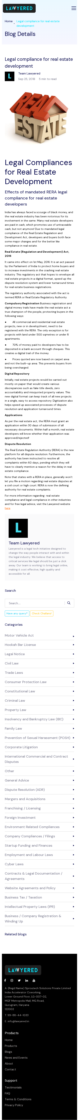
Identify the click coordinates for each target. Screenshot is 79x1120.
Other (9, 771)
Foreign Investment (20, 817)
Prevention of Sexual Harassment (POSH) (37, 738)
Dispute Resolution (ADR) (25, 789)
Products (11, 1046)
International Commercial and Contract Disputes (36, 759)
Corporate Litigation (21, 747)
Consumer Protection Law (26, 682)
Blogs (8, 1052)
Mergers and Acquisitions (25, 799)
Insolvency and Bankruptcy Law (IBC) (34, 719)
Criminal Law (15, 700)
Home (9, 21)
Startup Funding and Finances (28, 845)
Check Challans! (42, 613)
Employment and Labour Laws (29, 855)
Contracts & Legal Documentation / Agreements (33, 876)
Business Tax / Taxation (23, 897)
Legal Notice (15, 654)
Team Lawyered (24, 543)
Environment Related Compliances (32, 827)
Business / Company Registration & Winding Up (33, 919)
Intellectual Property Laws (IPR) (30, 906)
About (9, 1063)
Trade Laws (14, 672)
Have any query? (17, 613)
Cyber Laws (14, 864)
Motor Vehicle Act (19, 635)
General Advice (17, 780)
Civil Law (12, 663)
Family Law (13, 728)
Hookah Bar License (20, 644)
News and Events (16, 1057)
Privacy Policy (14, 1105)
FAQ (7, 1093)
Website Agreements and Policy (30, 888)
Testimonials (13, 1087)
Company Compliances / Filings (30, 836)
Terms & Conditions (18, 1099)
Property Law (15, 710)
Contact (10, 1069)
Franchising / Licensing (23, 808)
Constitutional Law (20, 691)
